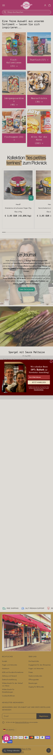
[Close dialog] (51, 361)
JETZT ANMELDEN (39, 382)
